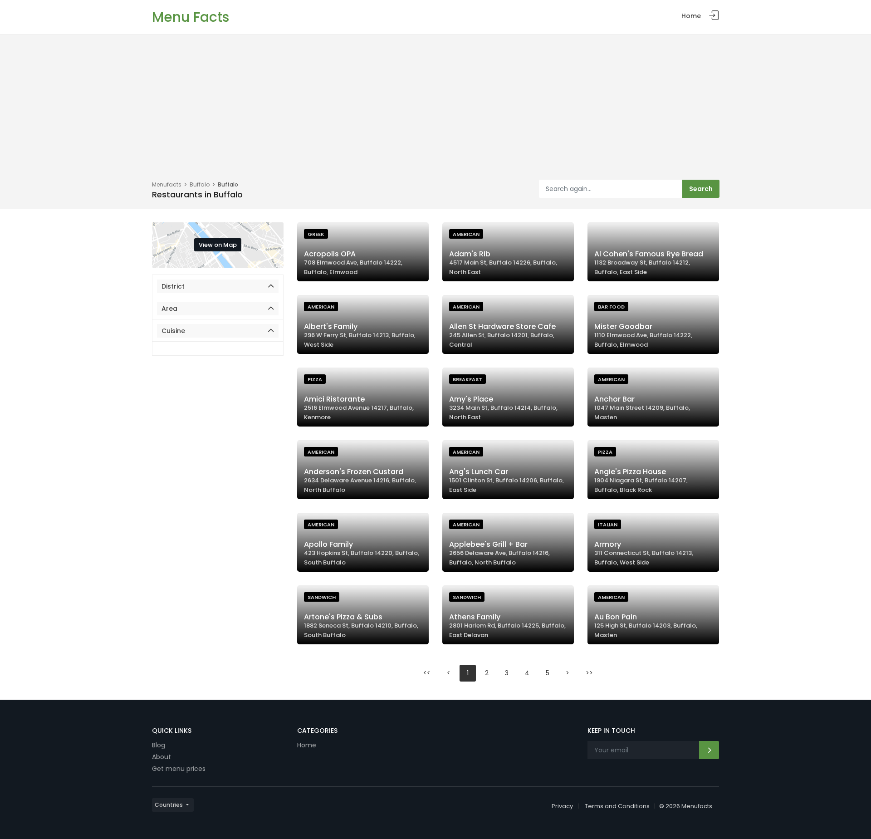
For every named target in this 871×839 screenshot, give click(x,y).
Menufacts (166, 184)
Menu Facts (190, 17)
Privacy (562, 806)
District (173, 286)
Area (169, 308)
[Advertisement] (435, 111)
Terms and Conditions (617, 806)
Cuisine (173, 330)
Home (691, 15)
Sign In (714, 15)
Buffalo (200, 184)
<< (427, 672)
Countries (169, 805)
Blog (158, 745)
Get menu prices (179, 769)
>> (589, 672)
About (161, 757)
